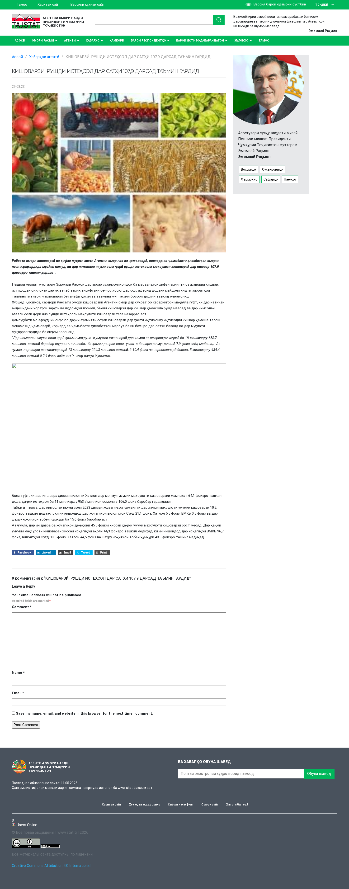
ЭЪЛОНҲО (241, 40)
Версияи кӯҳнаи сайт (88, 4)
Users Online (24, 822)
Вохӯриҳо (248, 169)
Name (18, 672)
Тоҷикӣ (321, 4)
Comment (22, 607)
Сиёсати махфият (181, 804)
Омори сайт (210, 804)
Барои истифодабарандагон (200, 40)
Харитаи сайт (49, 4)
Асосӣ (20, 40)
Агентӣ (70, 40)
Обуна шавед (319, 773)
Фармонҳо (249, 179)
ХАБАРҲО (92, 40)
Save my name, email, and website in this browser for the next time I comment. (84, 713)
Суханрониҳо (272, 169)
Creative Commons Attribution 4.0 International (51, 865)
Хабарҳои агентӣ (44, 57)
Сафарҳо (271, 179)
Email (18, 693)
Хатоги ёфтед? (237, 804)
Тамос (22, 4)
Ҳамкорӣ (117, 40)
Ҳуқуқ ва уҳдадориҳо (144, 804)
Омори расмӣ (43, 40)
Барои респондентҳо (148, 40)
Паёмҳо (290, 179)
